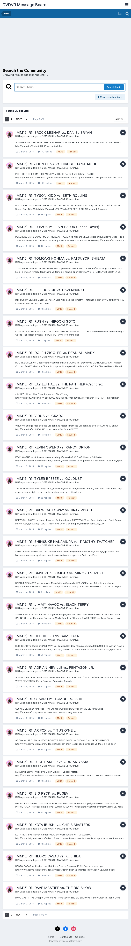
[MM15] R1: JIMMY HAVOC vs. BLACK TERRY (52, 604)
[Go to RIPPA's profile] (9, 134)
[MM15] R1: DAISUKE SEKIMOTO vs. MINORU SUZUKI (59, 573)
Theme (50, 936)
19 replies (45, 875)
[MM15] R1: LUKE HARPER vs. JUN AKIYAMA (51, 762)
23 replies (45, 529)
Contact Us (66, 936)
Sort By (119, 119)
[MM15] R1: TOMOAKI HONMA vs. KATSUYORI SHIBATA (60, 258)
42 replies (45, 246)
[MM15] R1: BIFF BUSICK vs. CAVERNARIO (49, 290)
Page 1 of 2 (39, 119)
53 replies (45, 655)
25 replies (45, 749)
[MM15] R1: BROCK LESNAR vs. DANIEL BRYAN (53, 132)
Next (19, 119)
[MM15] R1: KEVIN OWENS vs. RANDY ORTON (53, 447)
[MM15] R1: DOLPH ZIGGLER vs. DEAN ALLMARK (55, 353)
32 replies (45, 466)
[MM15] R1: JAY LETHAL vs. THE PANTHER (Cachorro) (59, 384)
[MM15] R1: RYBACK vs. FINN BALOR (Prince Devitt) (57, 227)
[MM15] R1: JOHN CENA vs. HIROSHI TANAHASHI (55, 164)
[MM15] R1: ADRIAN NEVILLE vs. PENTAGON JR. (54, 667)
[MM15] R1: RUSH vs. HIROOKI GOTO (45, 321)
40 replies (45, 718)
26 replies (45, 812)
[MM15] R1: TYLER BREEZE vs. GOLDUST (48, 479)
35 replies (45, 497)
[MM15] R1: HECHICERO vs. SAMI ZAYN (47, 636)
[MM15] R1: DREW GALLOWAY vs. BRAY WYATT (54, 510)
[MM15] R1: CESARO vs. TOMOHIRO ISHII (48, 699)
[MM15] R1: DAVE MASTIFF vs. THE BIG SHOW (53, 888)
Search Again (114, 87)
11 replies (45, 340)
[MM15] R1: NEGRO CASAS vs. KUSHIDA (48, 856)
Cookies (80, 936)
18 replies (45, 277)
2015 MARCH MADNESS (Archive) (61, 136)
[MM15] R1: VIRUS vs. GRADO (39, 416)
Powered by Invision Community (65, 941)
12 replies (45, 371)
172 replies (46, 151)
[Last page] (26, 119)
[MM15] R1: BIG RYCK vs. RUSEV (41, 793)
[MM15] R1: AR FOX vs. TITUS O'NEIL (45, 730)
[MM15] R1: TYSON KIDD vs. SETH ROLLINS (51, 195)
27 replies (45, 560)
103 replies (46, 183)
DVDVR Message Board (25, 4)
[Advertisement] (42, 44)
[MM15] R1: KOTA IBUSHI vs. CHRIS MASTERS (52, 825)
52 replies (45, 686)
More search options (110, 97)
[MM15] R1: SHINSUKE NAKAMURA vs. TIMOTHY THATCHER (64, 542)
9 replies (45, 592)
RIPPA (18, 136)
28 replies (45, 214)
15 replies (45, 403)
